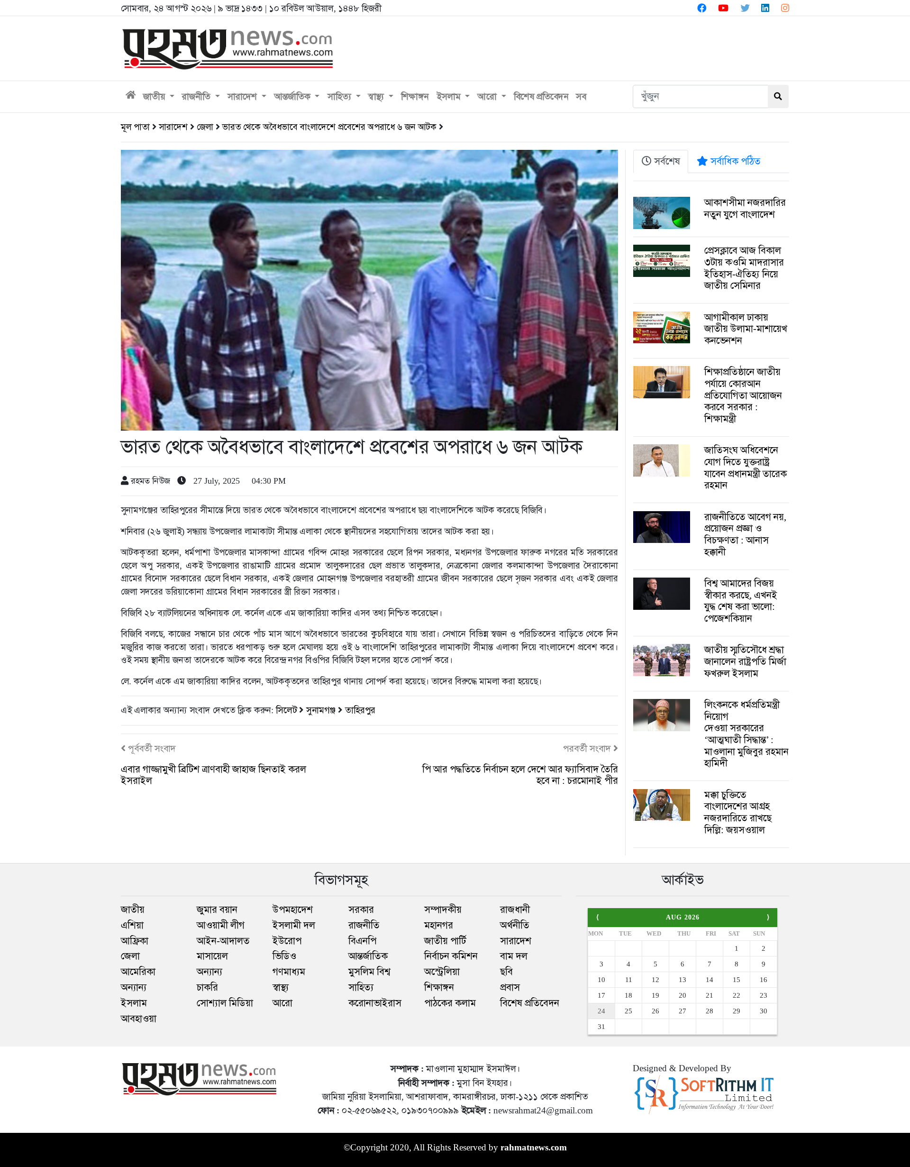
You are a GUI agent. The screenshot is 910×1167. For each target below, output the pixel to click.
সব (581, 96)
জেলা (205, 127)
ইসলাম (450, 96)
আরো (488, 96)
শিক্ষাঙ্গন (414, 96)
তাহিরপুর (360, 710)
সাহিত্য (341, 96)
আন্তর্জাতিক (293, 96)
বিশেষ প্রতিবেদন (541, 96)
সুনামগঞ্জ (322, 710)
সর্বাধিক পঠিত (734, 161)
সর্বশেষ (666, 161)
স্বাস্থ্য (377, 96)
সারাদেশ (243, 96)
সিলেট (287, 710)
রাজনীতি (197, 96)
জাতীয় (155, 96)
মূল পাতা (135, 127)
